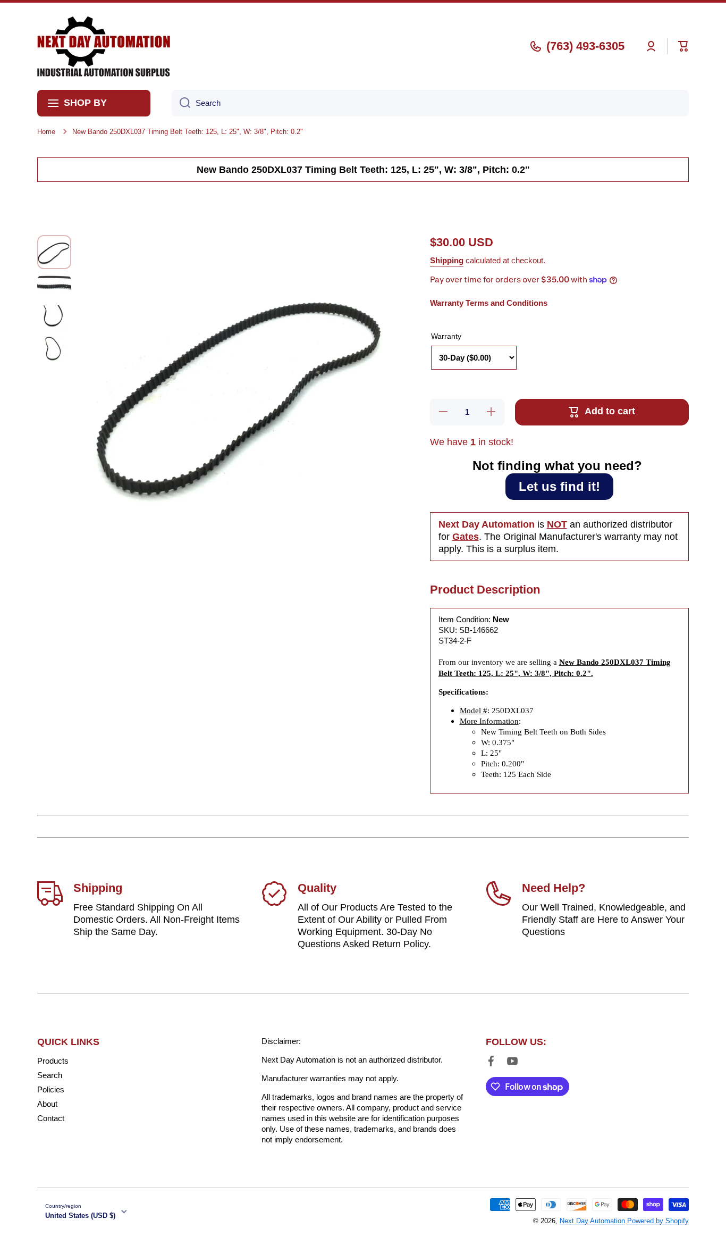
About (47, 1103)
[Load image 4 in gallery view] (54, 349)
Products (53, 1060)
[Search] (181, 103)
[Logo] (103, 46)
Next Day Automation (592, 1221)
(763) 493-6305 (585, 46)
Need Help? (553, 888)
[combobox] (430, 103)
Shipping (446, 260)
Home (46, 132)
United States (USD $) (80, 1216)
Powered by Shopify (658, 1221)
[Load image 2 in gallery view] (54, 287)
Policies (50, 1089)
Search (49, 1075)
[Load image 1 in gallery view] (54, 252)
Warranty (446, 336)
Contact (50, 1118)
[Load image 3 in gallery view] (54, 318)
